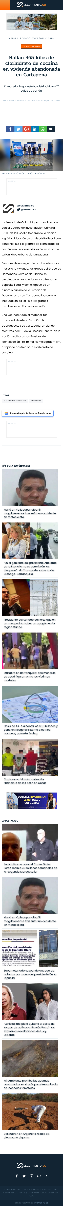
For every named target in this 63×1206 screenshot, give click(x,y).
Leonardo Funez (41, 1203)
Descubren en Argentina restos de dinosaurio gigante (26, 1135)
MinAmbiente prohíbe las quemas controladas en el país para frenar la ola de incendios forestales (31, 1084)
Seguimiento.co (25, 205)
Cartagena (36, 401)
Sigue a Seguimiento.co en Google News (30, 413)
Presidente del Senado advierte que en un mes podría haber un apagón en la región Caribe (30, 623)
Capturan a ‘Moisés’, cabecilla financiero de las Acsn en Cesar (25, 781)
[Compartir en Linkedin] (35, 129)
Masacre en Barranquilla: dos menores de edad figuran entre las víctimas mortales (29, 676)
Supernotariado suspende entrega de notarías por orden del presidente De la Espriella (30, 974)
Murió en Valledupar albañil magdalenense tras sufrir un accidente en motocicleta (30, 513)
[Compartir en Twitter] (18, 129)
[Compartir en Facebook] (10, 129)
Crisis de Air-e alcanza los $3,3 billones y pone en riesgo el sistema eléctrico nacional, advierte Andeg (31, 729)
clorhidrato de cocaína (15, 401)
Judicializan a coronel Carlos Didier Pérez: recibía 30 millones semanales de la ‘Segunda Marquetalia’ (30, 868)
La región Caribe (31, 46)
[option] (31, 157)
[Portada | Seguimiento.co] (31, 1165)
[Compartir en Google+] (27, 129)
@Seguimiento (30, 209)
